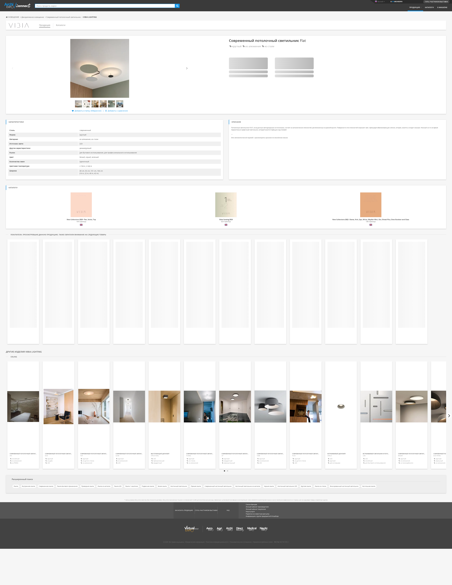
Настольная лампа (368, 486)
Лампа (16, 486)
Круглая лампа (306, 486)
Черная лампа (269, 486)
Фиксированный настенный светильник (344, 486)
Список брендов (251, 504)
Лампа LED (117, 486)
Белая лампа (162, 486)
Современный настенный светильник (218, 486)
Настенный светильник (178, 486)
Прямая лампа (196, 486)
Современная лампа (46, 486)
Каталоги (429, 7)
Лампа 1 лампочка (131, 486)
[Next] (186, 68)
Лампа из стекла (320, 486)
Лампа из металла (104, 486)
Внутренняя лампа (28, 486)
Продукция (414, 7)
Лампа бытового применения (67, 486)
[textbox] (105, 6)
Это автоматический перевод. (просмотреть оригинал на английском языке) (259, 138)
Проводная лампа (87, 486)
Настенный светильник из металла (247, 486)
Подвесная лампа (148, 486)
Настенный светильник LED (287, 486)
